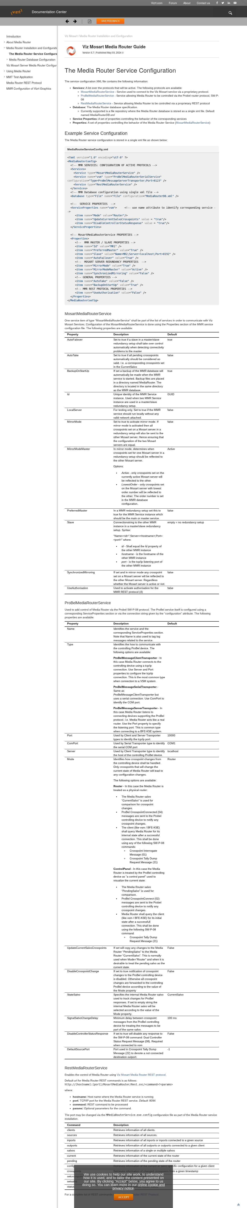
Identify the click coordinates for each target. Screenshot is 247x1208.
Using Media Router (18, 71)
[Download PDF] (89, 22)
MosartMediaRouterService (97, 91)
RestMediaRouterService (96, 103)
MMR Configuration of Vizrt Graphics (28, 88)
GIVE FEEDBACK (110, 21)
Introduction (13, 36)
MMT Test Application (19, 77)
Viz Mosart (71, 36)
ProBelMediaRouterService (97, 95)
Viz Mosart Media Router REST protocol (141, 1074)
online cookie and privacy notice (139, 1186)
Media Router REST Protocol (24, 83)
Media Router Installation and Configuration (32, 48)
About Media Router (18, 42)
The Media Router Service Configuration (36, 54)
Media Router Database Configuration (32, 59)
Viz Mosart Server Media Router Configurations (35, 65)
